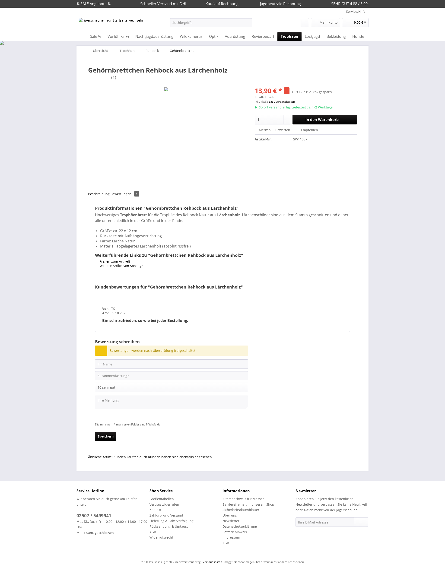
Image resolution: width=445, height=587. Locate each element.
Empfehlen (309, 130)
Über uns (229, 515)
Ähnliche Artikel (100, 457)
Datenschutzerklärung (239, 526)
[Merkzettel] (305, 22)
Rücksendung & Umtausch (170, 526)
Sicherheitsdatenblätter (240, 510)
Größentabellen (161, 499)
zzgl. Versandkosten (282, 102)
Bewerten (282, 130)
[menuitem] (211, 25)
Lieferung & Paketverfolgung (171, 521)
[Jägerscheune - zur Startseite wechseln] (111, 24)
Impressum (231, 537)
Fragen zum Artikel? (114, 261)
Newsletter (230, 521)
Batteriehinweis (234, 532)
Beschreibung (99, 194)
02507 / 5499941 (93, 516)
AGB (152, 532)
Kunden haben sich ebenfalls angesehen (180, 457)
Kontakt (155, 510)
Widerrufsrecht (161, 537)
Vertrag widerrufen (164, 504)
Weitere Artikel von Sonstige (121, 265)
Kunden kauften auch (130, 457)
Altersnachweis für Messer (243, 499)
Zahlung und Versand (166, 515)
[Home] (81, 36)
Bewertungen (124, 194)
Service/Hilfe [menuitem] (355, 11)
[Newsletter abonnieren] (361, 522)
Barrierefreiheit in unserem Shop (248, 504)
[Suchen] (247, 22)
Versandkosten (212, 562)
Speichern (106, 436)
